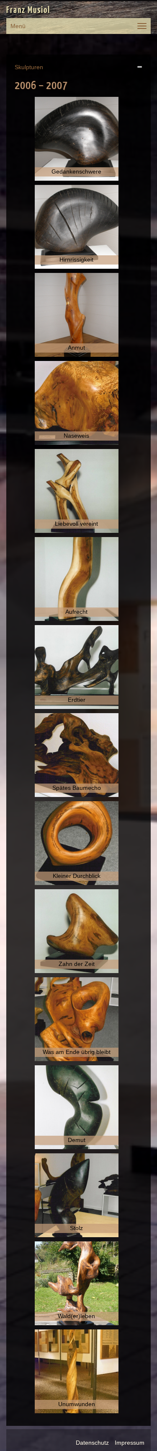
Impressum (129, 1442)
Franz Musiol (28, 10)
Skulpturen (29, 67)
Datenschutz (92, 1442)
